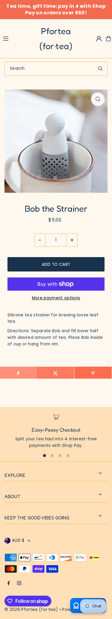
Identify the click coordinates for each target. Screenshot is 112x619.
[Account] (99, 38)
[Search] (100, 68)
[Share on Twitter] (55, 373)
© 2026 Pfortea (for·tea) (31, 609)
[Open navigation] (11, 38)
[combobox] (56, 68)
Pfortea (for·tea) (55, 38)
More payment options (56, 298)
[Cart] (108, 38)
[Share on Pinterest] (93, 373)
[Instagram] (19, 583)
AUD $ (18, 540)
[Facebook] (8, 583)
